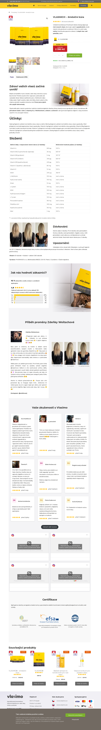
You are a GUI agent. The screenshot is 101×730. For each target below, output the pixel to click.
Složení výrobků (35, 703)
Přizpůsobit (75, 719)
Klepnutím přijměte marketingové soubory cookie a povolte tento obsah (29, 546)
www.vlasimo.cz (62, 701)
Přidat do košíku (74, 55)
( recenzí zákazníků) (68, 21)
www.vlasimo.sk (62, 705)
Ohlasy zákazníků (62, 5)
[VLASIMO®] (13, 5)
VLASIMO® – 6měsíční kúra (26, 12)
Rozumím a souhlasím (75, 715)
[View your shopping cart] (91, 5)
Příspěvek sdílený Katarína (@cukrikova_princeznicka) (29, 550)
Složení (51, 5)
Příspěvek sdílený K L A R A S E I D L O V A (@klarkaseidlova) (29, 580)
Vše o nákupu (85, 1)
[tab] (12, 77)
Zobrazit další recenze (50, 527)
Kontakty (73, 5)
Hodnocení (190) (21, 77)
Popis (12, 77)
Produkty (83, 5)
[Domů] (10, 12)
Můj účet (91, 1)
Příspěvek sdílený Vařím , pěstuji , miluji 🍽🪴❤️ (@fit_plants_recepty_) (70, 580)
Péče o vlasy (62, 67)
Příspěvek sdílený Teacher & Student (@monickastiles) (70, 550)
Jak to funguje (42, 5)
